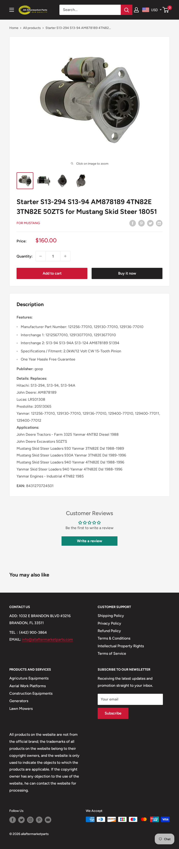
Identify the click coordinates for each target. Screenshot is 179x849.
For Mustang (28, 223)
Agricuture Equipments (28, 678)
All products (32, 28)
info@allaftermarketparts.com (47, 639)
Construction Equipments (30, 693)
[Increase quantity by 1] (65, 256)
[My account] (136, 9)
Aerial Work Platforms (27, 686)
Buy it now (127, 273)
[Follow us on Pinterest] (39, 820)
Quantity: (25, 256)
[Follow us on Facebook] (12, 820)
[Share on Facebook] (132, 222)
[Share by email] (159, 222)
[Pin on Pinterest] (141, 222)
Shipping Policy (111, 615)
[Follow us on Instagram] (30, 820)
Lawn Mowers (21, 708)
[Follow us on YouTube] (48, 820)
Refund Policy (109, 631)
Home (13, 28)
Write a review (89, 541)
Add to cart (52, 273)
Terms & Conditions (114, 638)
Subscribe (113, 713)
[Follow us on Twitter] (21, 820)
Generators (18, 701)
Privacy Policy (109, 623)
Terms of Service (112, 653)
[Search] (126, 10)
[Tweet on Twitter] (150, 222)
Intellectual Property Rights (121, 646)
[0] (166, 10)
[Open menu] (11, 10)
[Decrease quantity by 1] (40, 256)
